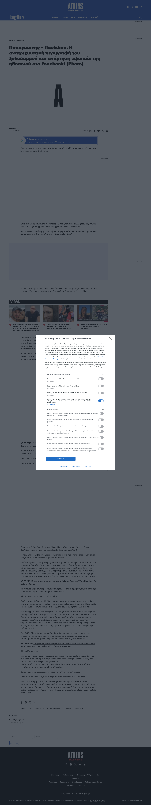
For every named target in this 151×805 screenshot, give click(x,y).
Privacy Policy (87, 466)
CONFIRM (61, 459)
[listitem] (75, 374)
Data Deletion (63, 466)
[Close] (111, 339)
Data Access (75, 466)
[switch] (101, 378)
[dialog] (75, 402)
